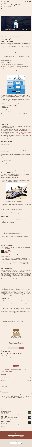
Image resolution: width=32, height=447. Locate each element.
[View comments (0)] (10, 414)
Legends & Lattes (25, 293)
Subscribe (26, 1)
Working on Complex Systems (6, 411)
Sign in (30, 1)
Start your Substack (14, 443)
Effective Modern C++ (5, 369)
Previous (3, 380)
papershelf (13, 138)
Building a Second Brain (4, 247)
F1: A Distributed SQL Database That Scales (20, 132)
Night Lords (6, 287)
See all (2, 426)
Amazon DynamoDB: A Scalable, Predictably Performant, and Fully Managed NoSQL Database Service (16, 133)
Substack (12, 445)
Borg (27, 113)
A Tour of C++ (7, 117)
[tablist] (5, 409)
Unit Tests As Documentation (6, 421)
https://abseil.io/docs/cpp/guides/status (7, 371)
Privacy (16, 441)
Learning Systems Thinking (5, 64)
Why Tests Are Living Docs (4, 422)
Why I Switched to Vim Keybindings (8, 357)
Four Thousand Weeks (4, 270)
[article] (16, 413)
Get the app (20, 443)
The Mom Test (3, 146)
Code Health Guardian (9, 43)
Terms (18, 441)
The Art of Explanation (4, 174)
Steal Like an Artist (3, 258)
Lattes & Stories (3, 3)
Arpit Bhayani (9, 138)
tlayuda (8, 308)
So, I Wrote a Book (5, 355)
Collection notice (21, 441)
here (3, 205)
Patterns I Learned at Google (5, 412)
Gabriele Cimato (4, 391)
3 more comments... (2, 404)
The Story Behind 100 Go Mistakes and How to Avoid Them (9, 417)
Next (29, 380)
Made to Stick (3, 218)
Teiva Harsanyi (7, 106)
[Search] (30, 409)
